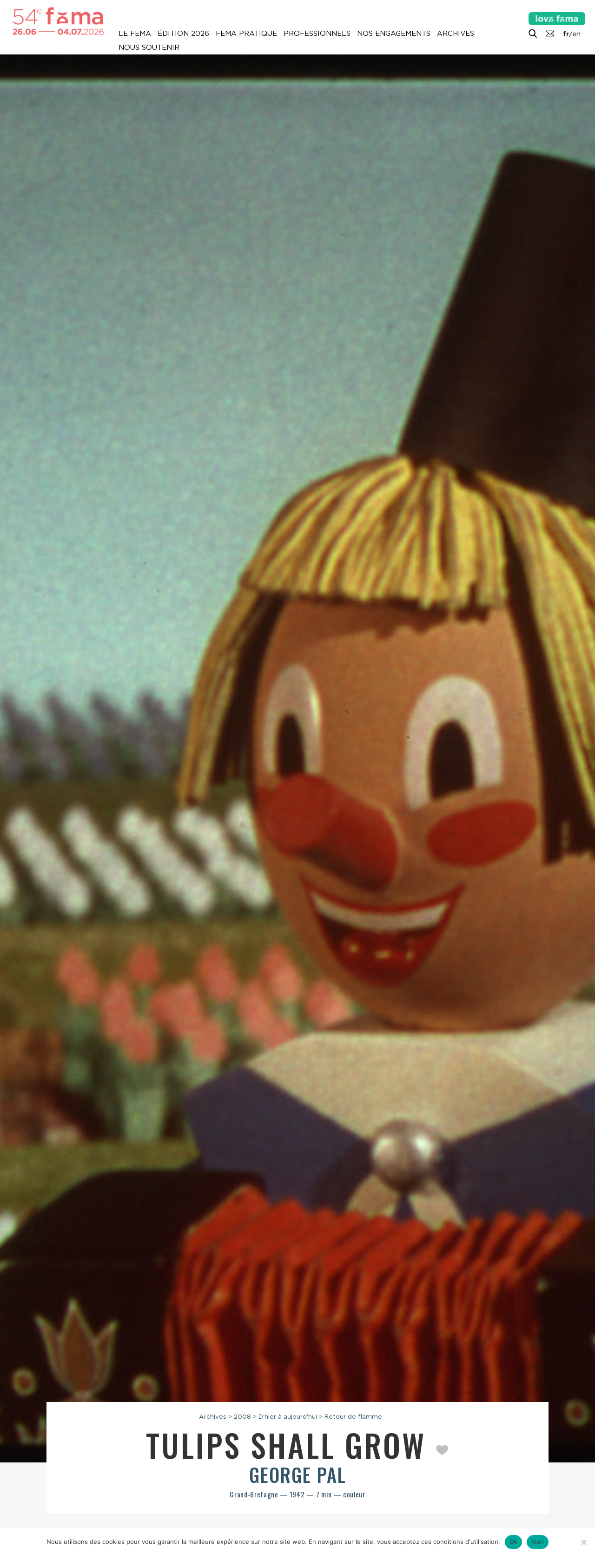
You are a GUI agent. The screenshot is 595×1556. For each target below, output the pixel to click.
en (576, 34)
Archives (455, 33)
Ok (513, 1541)
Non (537, 1541)
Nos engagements (393, 33)
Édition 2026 (183, 33)
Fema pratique (246, 33)
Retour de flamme (353, 1416)
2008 (242, 1416)
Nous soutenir (149, 47)
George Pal (297, 1475)
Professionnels (317, 33)
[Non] (583, 1542)
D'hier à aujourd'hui (287, 1416)
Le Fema (135, 33)
